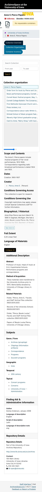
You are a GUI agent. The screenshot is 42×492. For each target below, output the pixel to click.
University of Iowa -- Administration (19, 390)
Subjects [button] (10, 332)
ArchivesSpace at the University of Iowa (16, 6)
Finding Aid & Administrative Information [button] (20, 401)
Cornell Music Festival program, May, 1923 (23, 97)
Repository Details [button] (15, 435)
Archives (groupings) (19, 342)
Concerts (14, 386)
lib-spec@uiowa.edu (16, 468)
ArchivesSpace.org (17, 487)
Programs (14, 354)
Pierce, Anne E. (14, 186)
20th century (16, 374)
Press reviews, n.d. (14, 107)
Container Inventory (13, 52)
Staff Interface (25, 484)
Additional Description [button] (17, 255)
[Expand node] (40, 10)
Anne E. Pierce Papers (12, 87)
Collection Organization (15, 47)
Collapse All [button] (10, 250)
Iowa (13, 366)
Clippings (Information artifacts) (19, 346)
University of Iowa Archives (18, 33)
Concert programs (18, 382)
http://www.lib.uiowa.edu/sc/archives (20, 452)
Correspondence (17, 351)
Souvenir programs (18, 358)
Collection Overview (13, 43)
